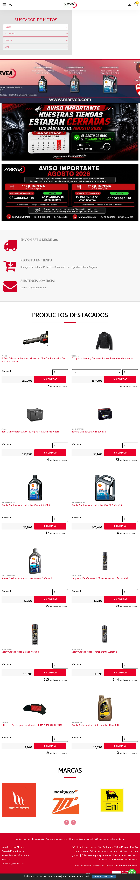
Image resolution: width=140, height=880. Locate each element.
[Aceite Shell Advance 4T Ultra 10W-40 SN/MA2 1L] (35, 489)
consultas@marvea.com (13, 864)
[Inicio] (70, 5)
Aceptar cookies (103, 876)
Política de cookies (103, 839)
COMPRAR (51, 379)
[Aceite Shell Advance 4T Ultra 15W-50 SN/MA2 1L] (35, 562)
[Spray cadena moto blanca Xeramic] (35, 635)
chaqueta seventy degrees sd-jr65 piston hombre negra (102, 358)
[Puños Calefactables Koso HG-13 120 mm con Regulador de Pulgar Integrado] (35, 342)
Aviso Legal (119, 839)
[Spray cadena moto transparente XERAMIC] (105, 635)
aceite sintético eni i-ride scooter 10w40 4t (95, 725)
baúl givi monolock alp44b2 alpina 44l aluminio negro (30, 432)
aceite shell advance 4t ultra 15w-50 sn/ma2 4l (97, 505)
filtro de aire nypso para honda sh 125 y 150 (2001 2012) (32, 725)
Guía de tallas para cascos (125, 855)
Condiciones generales (57, 839)
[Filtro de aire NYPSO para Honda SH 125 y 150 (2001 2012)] (35, 709)
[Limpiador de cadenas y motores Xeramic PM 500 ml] (105, 562)
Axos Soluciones (130, 866)
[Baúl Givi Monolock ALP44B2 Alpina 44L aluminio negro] (35, 415)
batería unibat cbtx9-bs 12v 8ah (89, 432)
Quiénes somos (23, 839)
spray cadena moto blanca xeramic (20, 652)
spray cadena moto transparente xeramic (94, 652)
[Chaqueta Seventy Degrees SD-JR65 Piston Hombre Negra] (105, 342)
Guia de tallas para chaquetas (104, 851)
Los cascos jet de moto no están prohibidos (117, 860)
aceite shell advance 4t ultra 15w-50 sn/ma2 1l (27, 578)
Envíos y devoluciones (81, 839)
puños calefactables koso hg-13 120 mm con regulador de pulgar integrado (33, 360)
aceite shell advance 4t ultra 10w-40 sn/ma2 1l (27, 505)
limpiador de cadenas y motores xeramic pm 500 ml (100, 578)
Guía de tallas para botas (84, 847)
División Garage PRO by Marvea (113, 847)
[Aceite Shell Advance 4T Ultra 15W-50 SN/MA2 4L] (105, 489)
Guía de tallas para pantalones (96, 855)
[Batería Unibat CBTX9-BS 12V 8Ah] (105, 415)
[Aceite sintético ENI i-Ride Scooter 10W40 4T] (105, 709)
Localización (38, 839)
